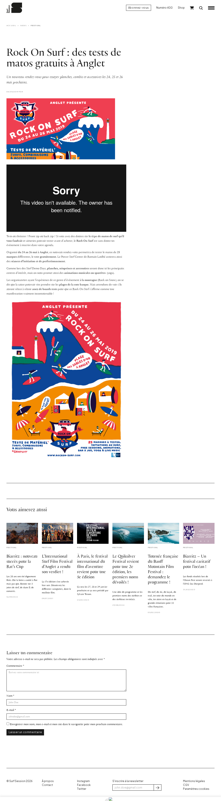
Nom (9, 695)
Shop (181, 7)
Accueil (11, 25)
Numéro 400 (164, 7)
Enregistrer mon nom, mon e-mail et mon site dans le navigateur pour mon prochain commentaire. (66, 724)
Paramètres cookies (196, 788)
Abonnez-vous (138, 7)
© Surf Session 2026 (19, 781)
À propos (48, 781)
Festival (36, 25)
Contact (47, 785)
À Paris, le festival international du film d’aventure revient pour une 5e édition (92, 566)
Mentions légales (194, 781)
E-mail (10, 710)
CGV (186, 785)
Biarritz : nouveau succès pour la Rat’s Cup (21, 561)
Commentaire (14, 666)
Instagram (83, 781)
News (23, 25)
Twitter (81, 788)
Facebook (84, 785)
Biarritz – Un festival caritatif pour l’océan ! (196, 561)
